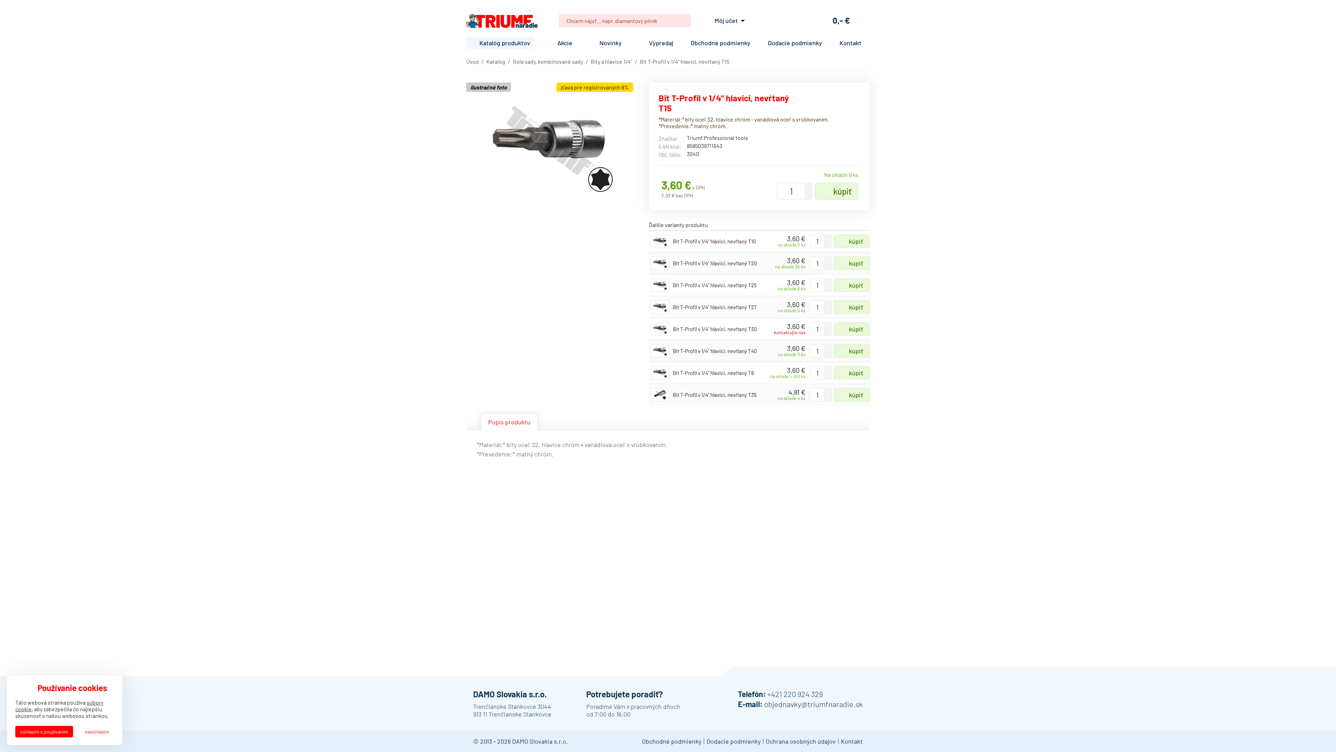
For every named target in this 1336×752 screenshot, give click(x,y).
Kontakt (850, 43)
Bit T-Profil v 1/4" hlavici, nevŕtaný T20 (715, 263)
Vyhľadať (683, 21)
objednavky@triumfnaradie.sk (813, 703)
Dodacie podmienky (795, 43)
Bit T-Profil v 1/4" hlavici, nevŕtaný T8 (713, 373)
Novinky (610, 43)
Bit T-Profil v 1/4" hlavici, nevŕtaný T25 (715, 285)
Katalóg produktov (504, 43)
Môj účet (726, 20)
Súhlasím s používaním (44, 732)
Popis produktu (509, 422)
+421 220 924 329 (795, 693)
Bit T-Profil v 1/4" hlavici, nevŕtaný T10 (714, 241)
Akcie (564, 43)
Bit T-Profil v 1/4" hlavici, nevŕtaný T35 (715, 395)
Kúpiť (842, 191)
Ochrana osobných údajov (801, 741)
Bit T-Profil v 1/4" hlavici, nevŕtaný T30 (715, 329)
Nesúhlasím (97, 732)
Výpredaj (661, 43)
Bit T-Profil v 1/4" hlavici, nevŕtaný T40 (715, 351)
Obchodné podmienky (720, 43)
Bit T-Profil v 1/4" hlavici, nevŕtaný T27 (714, 307)
